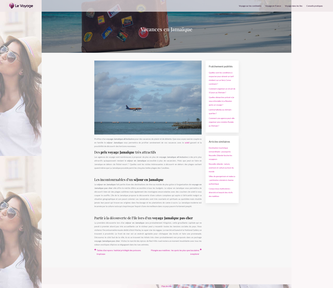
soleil (187, 142)
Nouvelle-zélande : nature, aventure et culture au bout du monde (221, 168)
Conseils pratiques (314, 6)
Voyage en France (273, 6)
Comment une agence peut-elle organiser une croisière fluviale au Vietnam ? (222, 122)
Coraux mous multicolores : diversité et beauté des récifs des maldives (221, 192)
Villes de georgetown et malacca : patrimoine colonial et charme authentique (222, 180)
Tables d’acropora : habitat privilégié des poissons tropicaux (119, 252)
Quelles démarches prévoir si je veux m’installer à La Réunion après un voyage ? (221, 101)
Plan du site (166, 286)
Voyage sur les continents (250, 6)
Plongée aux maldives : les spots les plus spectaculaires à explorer (175, 252)
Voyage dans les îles (293, 6)
